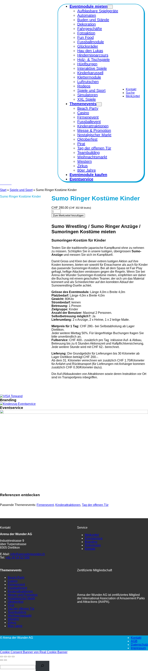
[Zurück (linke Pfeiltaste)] (1, 660)
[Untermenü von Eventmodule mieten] (110, 7)
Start (3, 190)
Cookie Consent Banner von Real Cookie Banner (33, 652)
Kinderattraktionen (67, 505)
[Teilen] (9, 656)
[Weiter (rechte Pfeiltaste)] (5, 660)
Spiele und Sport (21, 190)
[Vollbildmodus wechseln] (5, 656)
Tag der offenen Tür (95, 505)
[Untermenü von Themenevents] (99, 104)
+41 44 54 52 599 (17, 557)
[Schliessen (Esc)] (13, 656)
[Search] (42, 666)
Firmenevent (45, 505)
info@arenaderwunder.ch (27, 554)
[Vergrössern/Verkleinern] (1, 656)
